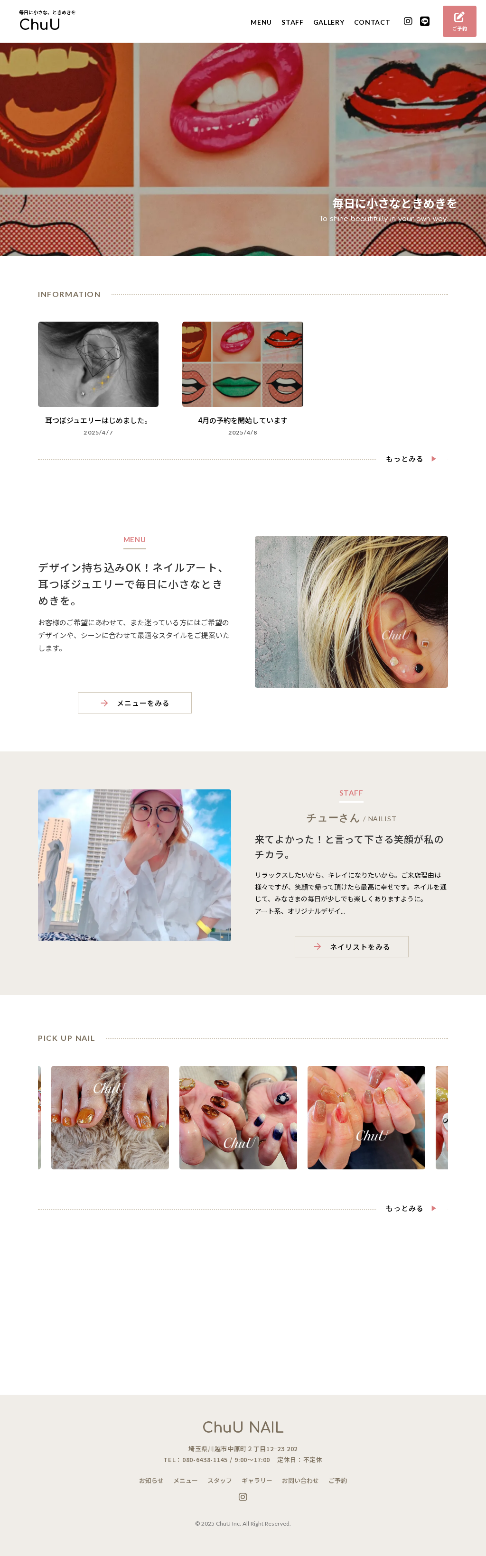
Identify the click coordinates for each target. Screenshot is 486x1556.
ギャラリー (257, 1480)
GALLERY (329, 22)
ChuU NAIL (243, 1428)
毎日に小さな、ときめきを (47, 12)
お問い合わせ (300, 1480)
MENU (261, 22)
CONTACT (372, 22)
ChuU (40, 26)
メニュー (185, 1480)
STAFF (292, 22)
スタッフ (219, 1480)
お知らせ (151, 1480)
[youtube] (408, 21)
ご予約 (337, 1480)
